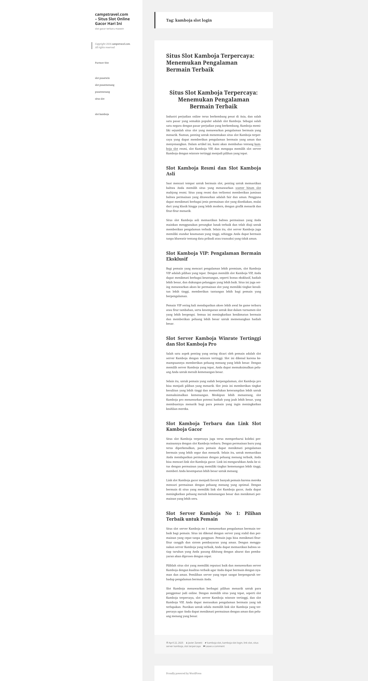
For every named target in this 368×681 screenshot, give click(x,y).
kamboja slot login (232, 642)
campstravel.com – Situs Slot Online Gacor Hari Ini (112, 19)
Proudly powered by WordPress (183, 673)
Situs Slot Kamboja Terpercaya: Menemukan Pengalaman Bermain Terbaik (210, 62)
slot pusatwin (102, 78)
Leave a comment (215, 646)
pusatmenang (102, 91)
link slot (248, 642)
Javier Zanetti (195, 642)
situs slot (100, 98)
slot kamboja (102, 114)
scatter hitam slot (248, 188)
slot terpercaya (192, 646)
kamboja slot (214, 642)
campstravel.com (121, 43)
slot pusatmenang (104, 85)
